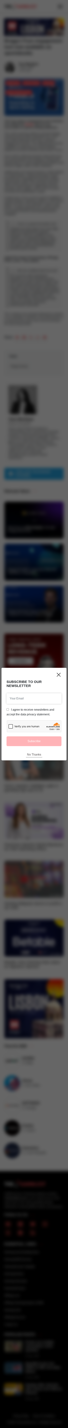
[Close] (58, 675)
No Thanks (34, 754)
